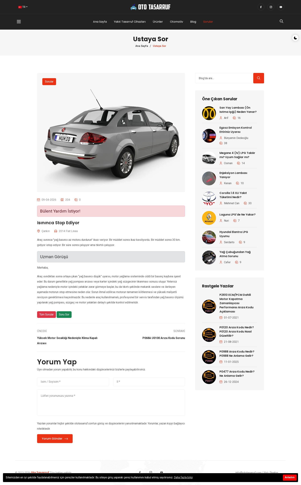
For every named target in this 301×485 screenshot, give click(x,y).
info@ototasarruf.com (248, 472)
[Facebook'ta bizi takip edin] (260, 6)
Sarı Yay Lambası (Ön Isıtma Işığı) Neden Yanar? (238, 110)
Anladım (290, 477)
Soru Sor (64, 314)
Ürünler (158, 22)
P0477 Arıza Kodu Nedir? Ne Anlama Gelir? (236, 374)
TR (23, 7)
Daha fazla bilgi (183, 477)
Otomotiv (176, 22)
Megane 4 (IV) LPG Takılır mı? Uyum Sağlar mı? (237, 155)
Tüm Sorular (46, 314)
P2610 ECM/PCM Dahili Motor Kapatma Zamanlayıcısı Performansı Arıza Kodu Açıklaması (236, 303)
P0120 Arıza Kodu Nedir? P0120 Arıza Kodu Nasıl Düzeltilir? (236, 331)
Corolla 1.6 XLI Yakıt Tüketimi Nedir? (233, 195)
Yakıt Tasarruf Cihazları (130, 22)
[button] (34, 21)
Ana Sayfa (100, 22)
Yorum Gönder (52, 439)
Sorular (208, 22)
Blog (193, 22)
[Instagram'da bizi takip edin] (270, 6)
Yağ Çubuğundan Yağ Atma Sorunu (235, 254)
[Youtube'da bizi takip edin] (280, 6)
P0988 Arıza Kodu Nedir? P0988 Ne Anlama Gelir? (236, 354)
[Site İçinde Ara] (281, 22)
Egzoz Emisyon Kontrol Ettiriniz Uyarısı (235, 130)
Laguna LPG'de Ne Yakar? (237, 215)
